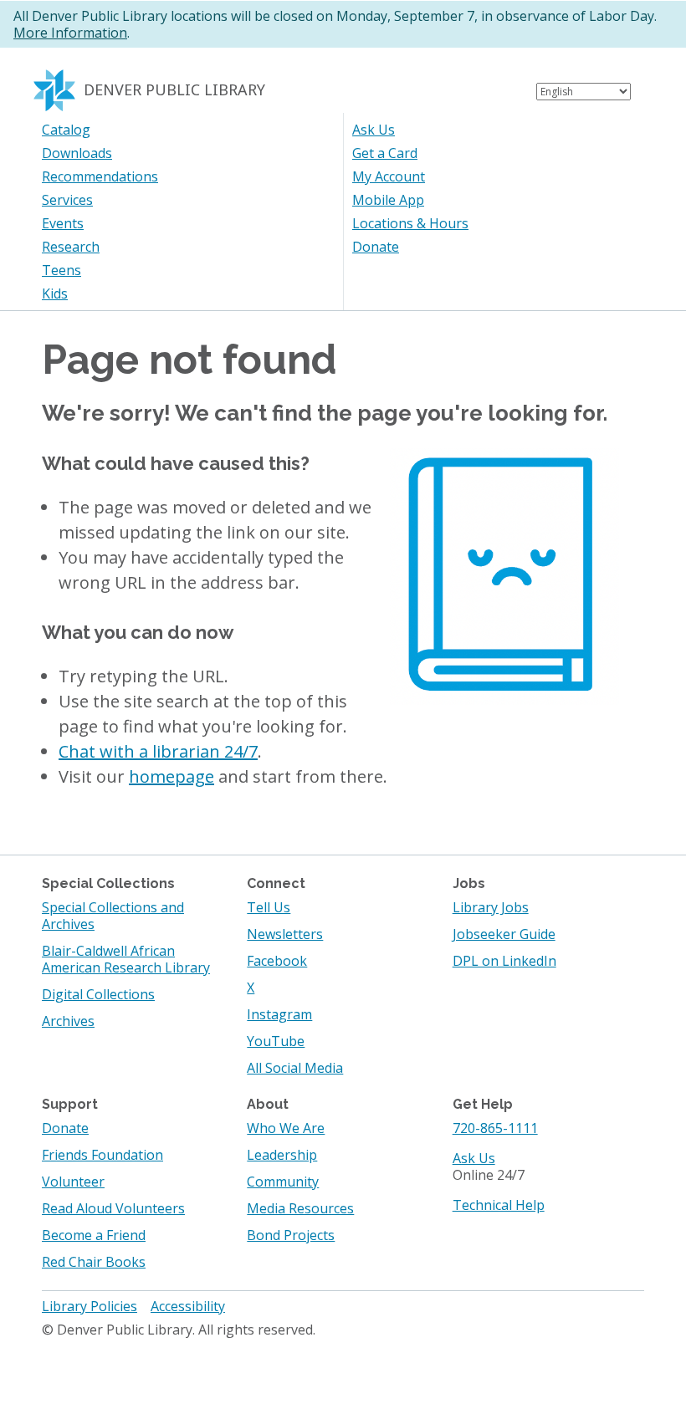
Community (283, 1181)
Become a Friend (94, 1235)
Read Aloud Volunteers (113, 1208)
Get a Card (384, 153)
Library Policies (89, 1306)
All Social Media (295, 1068)
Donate (375, 246)
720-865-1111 (495, 1128)
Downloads (77, 153)
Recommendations (100, 176)
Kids (55, 293)
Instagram (279, 1014)
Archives (68, 1021)
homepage (171, 776)
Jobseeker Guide (504, 934)
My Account (388, 176)
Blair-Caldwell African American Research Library (126, 959)
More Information (70, 32)
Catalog (66, 129)
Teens (61, 270)
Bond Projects (291, 1235)
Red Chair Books (94, 1262)
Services (67, 199)
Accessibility (188, 1306)
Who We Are (286, 1128)
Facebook (277, 961)
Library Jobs (491, 907)
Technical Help (499, 1205)
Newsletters (285, 934)
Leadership (282, 1155)
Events (63, 223)
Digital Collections (98, 994)
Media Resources (300, 1208)
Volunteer (73, 1181)
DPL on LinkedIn (504, 961)
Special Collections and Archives (113, 915)
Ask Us (373, 129)
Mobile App (388, 199)
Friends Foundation (102, 1155)
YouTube (276, 1041)
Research (71, 246)
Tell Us (268, 907)
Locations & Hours (410, 223)
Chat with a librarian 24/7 (158, 751)
